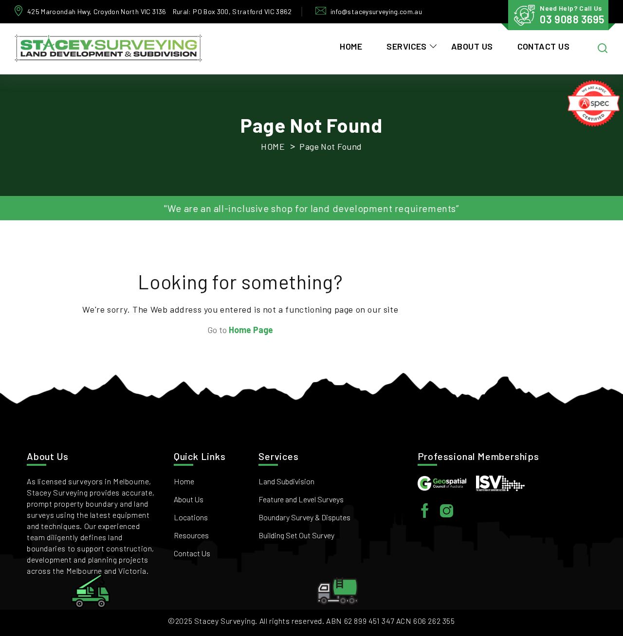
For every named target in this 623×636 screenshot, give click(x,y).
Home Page (251, 329)
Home (351, 46)
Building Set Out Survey (296, 535)
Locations (191, 517)
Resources (191, 535)
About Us (472, 46)
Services (406, 46)
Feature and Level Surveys (301, 499)
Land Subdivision (286, 481)
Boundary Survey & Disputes (304, 517)
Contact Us (543, 46)
